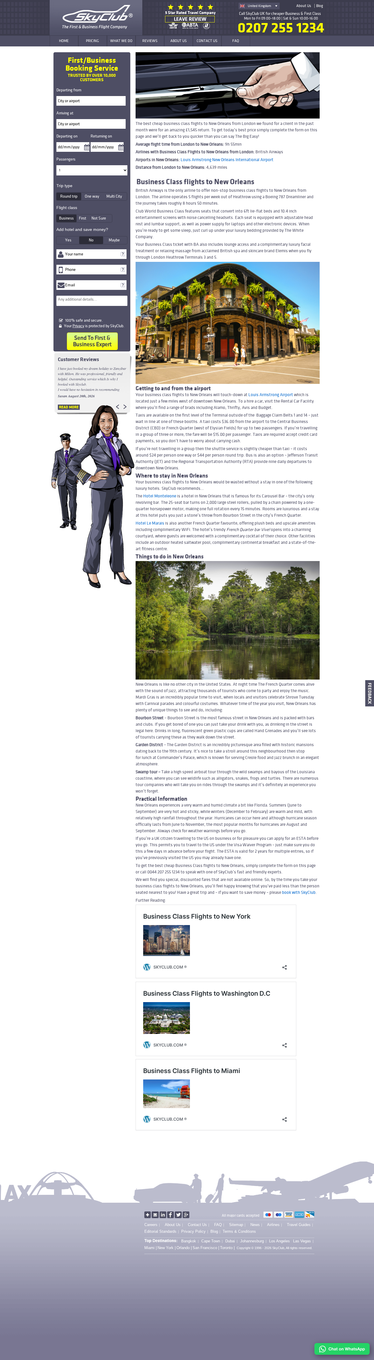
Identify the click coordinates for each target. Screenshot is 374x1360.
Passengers (65, 159)
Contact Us (197, 1225)
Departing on (66, 136)
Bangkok (188, 1241)
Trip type (64, 185)
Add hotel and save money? (82, 229)
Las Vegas (302, 1241)
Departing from (69, 90)
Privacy (78, 326)
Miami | (150, 1248)
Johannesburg (252, 1241)
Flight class (66, 207)
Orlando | (184, 1248)
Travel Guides (299, 1225)
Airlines (273, 1225)
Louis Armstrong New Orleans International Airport (227, 159)
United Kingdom (259, 6)
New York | (166, 1248)
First (82, 218)
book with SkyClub (299, 892)
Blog (319, 6)
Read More (69, 407)
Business (66, 218)
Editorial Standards (160, 1231)
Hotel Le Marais (150, 523)
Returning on (101, 136)
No (91, 240)
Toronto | (227, 1248)
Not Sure (98, 218)
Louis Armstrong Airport (270, 394)
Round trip (68, 196)
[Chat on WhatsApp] (342, 1353)
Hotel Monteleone (159, 496)
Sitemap (236, 1225)
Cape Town (210, 1241)
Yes (68, 240)
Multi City (114, 196)
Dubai (230, 1241)
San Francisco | (206, 1248)
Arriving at (64, 113)
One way (92, 196)
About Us (303, 6)
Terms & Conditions (239, 1231)
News (255, 1225)
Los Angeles (279, 1241)
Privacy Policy (193, 1231)
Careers (150, 1225)
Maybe (114, 240)
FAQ (218, 1225)
